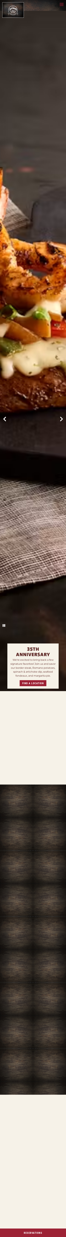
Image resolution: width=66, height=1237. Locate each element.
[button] (62, 1192)
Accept (17, 1216)
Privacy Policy (50, 1205)
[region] (31, 1197)
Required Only (45, 1216)
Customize (31, 1225)
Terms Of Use (9, 1208)
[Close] (58, 1164)
